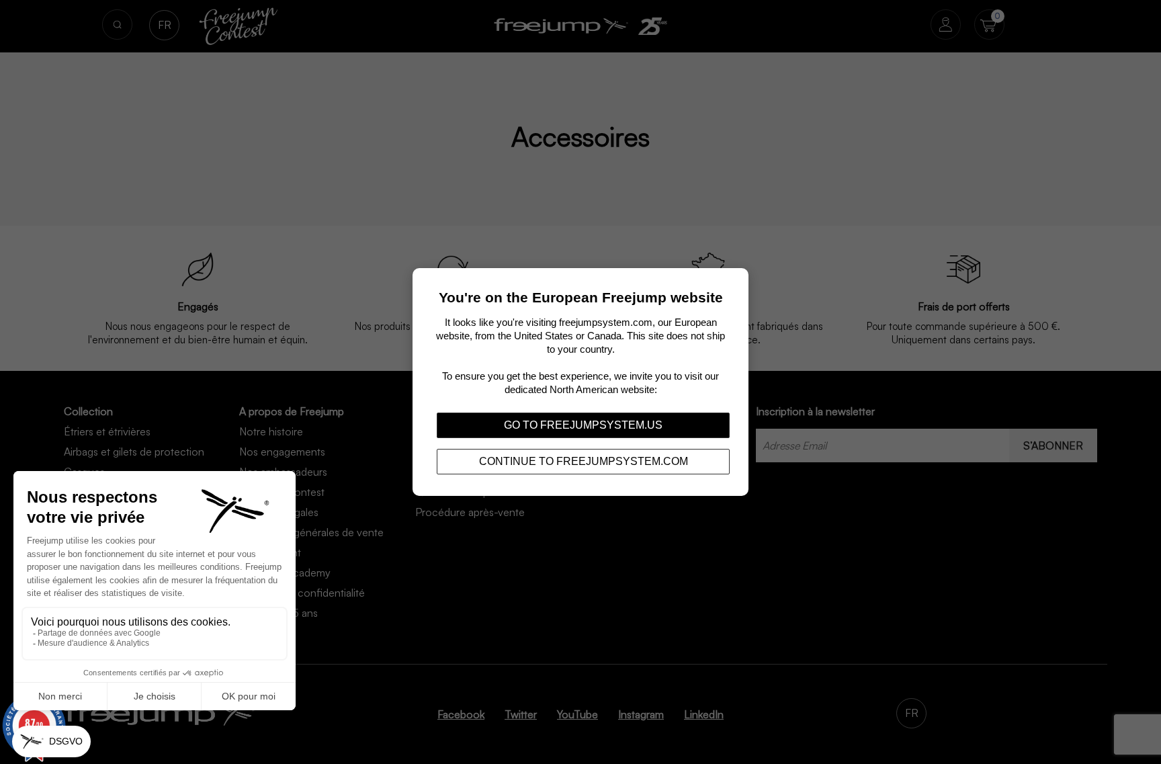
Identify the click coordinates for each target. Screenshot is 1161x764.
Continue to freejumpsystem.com (583, 461)
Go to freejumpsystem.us (583, 425)
